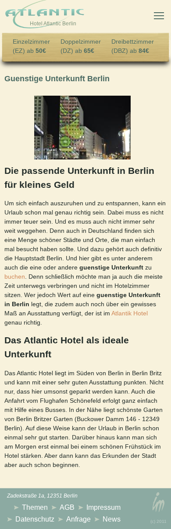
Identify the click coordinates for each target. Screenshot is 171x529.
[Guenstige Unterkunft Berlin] (82, 127)
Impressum (103, 507)
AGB (67, 507)
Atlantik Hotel (129, 313)
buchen (14, 276)
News (112, 519)
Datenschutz (34, 519)
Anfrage (78, 519)
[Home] (44, 15)
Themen (35, 507)
